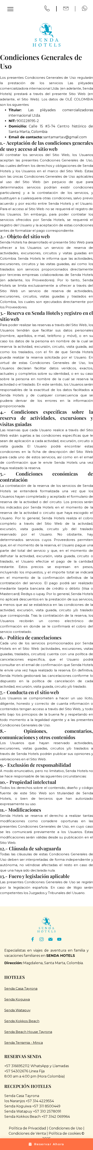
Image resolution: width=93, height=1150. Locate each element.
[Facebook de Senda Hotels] (33, 939)
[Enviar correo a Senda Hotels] (51, 939)
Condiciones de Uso (66, 1128)
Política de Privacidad (27, 1128)
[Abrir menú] (10, 8)
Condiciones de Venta (27, 1133)
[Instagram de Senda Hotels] (42, 939)
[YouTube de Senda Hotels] (60, 939)
